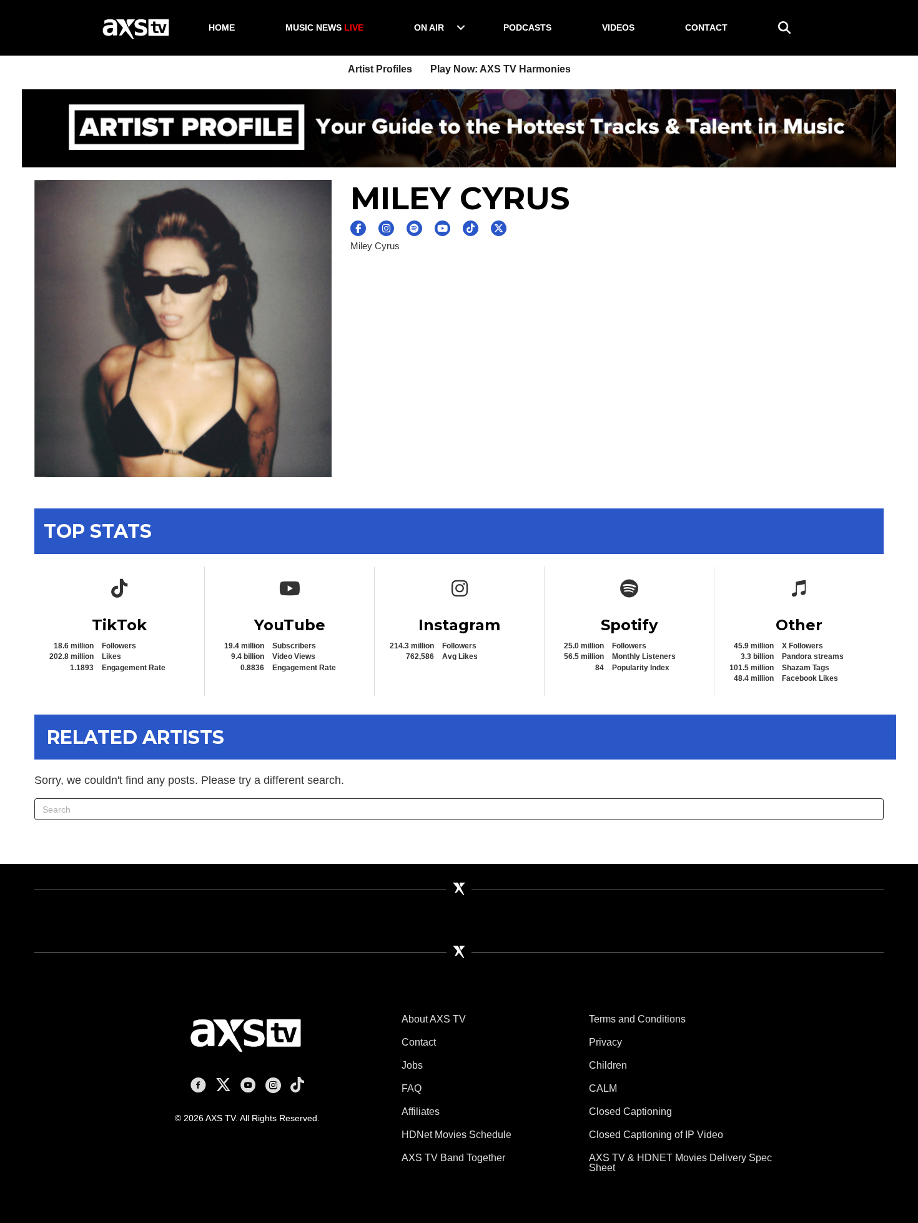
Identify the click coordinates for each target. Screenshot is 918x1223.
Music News (324, 27)
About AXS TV (434, 1019)
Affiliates (421, 1111)
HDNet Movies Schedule (456, 1134)
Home (222, 27)
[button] (461, 27)
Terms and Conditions (637, 1019)
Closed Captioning (630, 1111)
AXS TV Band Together (453, 1157)
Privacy (605, 1042)
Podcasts (527, 27)
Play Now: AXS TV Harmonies (500, 69)
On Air (429, 27)
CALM (603, 1088)
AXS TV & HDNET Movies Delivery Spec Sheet (680, 1162)
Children (608, 1065)
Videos (618, 27)
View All (875, 735)
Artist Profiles (380, 69)
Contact (706, 27)
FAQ (412, 1088)
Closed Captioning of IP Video (656, 1134)
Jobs (412, 1065)
